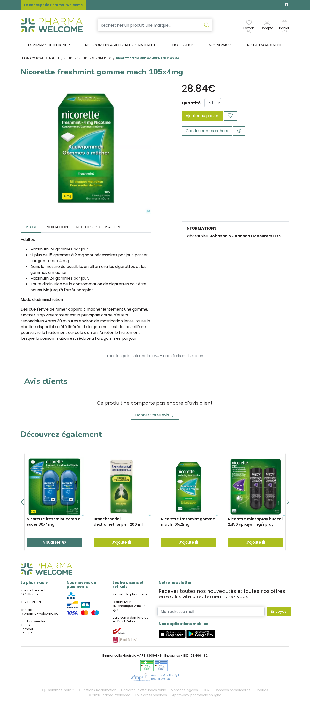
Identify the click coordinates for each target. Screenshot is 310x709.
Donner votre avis (153, 415)
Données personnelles (232, 690)
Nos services (220, 45)
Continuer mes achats (207, 131)
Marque (54, 58)
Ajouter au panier (202, 116)
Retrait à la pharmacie (130, 594)
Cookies (261, 690)
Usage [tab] (30, 227)
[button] (22, 502)
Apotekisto (196, 695)
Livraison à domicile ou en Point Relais (130, 619)
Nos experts (183, 45)
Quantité (191, 103)
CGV (206, 690)
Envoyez (279, 611)
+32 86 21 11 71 (31, 602)
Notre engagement (264, 45)
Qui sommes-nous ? (58, 690)
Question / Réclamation (97, 690)
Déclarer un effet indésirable (143, 690)
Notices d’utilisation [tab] (98, 227)
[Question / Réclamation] (239, 131)
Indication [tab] (57, 227)
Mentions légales (184, 690)
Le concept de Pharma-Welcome (53, 4)
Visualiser (52, 542)
